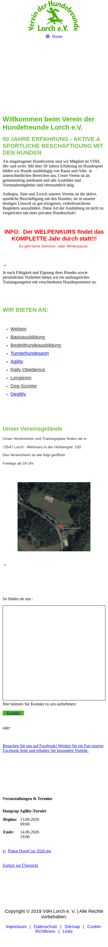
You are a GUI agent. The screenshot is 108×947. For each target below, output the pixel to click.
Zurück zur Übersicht (20, 865)
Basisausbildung (27, 337)
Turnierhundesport (29, 353)
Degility (18, 394)
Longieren (20, 377)
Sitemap (72, 926)
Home (57, 36)
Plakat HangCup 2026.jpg (29, 851)
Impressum (16, 926)
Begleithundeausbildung (35, 345)
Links (68, 931)
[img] (54, 16)
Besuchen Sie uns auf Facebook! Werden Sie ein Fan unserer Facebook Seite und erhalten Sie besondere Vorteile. (53, 748)
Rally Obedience (27, 369)
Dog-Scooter (23, 386)
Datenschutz (45, 926)
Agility (16, 361)
